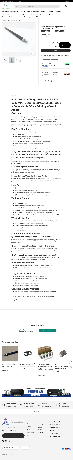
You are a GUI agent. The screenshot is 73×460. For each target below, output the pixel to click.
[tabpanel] (36, 200)
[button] (69, 6)
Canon (28, 429)
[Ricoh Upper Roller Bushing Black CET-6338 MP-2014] (27, 353)
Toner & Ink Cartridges (18, 14)
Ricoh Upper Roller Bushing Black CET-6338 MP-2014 (27, 363)
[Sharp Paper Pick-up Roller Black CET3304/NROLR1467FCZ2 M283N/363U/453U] (63, 353)
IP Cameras (58, 11)
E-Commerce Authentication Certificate (13, 435)
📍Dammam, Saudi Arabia (55, 427)
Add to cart (55, 45)
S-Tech (7, 454)
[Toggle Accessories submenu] (22, 17)
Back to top (36, 411)
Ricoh (42, 24)
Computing (50, 14)
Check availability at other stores (50, 59)
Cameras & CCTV (7, 17)
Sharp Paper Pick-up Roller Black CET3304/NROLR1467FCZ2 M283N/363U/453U (62, 365)
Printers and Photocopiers (35, 14)
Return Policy (41, 422)
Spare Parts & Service (33, 11)
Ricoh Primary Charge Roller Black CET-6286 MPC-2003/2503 (8, 364)
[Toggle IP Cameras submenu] (62, 11)
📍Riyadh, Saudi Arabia (54, 424)
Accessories (17, 17)
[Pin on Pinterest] (51, 80)
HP (27, 423)
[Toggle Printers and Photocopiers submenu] (44, 14)
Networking (5, 14)
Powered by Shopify (13, 454)
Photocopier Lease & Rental (10, 11)
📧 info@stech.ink (53, 433)
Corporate (23, 11)
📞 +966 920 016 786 (54, 430)
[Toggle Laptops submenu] (62, 14)
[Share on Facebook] (48, 80)
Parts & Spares (28, 17)
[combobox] (37, 6)
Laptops (58, 14)
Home (3, 20)
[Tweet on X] (45, 80)
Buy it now (55, 50)
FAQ (37, 17)
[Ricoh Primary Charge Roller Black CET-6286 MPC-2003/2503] (10, 353)
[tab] (14, 95)
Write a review (47, 331)
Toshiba (29, 438)
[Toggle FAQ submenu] (39, 17)
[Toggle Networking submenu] (10, 14)
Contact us (40, 432)
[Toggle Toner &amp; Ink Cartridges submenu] (26, 14)
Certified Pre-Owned (47, 11)
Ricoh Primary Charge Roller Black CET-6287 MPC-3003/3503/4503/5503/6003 (14, 20)
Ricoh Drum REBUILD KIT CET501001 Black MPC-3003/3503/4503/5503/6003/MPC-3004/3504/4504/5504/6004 (45, 367)
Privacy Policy (41, 424)
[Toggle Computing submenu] (54, 14)
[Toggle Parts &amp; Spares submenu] (34, 17)
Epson (28, 435)
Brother (29, 426)
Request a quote (65, 45)
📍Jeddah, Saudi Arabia (54, 422)
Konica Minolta (30, 432)
